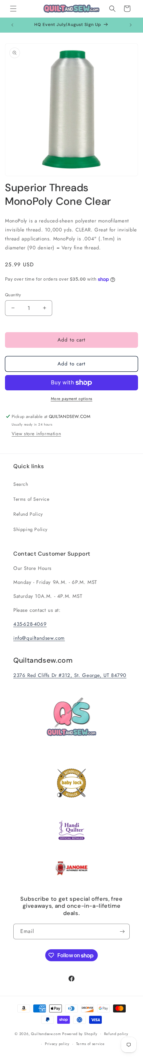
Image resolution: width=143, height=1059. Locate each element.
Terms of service (90, 1043)
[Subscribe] (122, 931)
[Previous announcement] (12, 25)
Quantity (13, 295)
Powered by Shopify (79, 1033)
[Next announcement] (130, 25)
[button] (13, 8)
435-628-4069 (30, 624)
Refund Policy (28, 514)
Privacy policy (57, 1043)
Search (20, 484)
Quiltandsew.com (46, 1033)
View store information (36, 433)
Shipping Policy (30, 529)
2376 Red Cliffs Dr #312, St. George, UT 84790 (69, 675)
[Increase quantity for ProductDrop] (44, 308)
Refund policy (116, 1033)
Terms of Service (31, 499)
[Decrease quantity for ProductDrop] (12, 308)
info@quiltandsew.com (39, 638)
